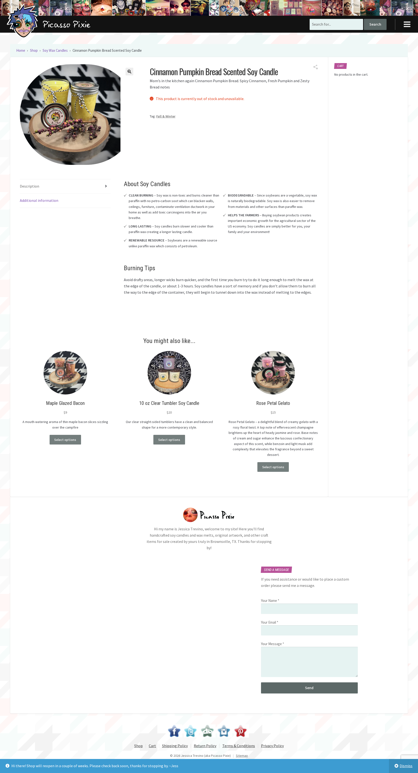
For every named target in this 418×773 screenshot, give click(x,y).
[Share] (316, 67)
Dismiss (406, 765)
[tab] (65, 186)
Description (29, 186)
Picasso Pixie (23, 20)
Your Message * (272, 644)
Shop (34, 50)
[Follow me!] (191, 731)
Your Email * (269, 622)
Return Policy (205, 745)
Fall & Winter (165, 116)
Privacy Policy (272, 745)
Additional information (39, 200)
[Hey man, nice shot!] (224, 731)
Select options (65, 440)
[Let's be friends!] (174, 731)
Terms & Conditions (238, 745)
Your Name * (270, 600)
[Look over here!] (208, 731)
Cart (152, 745)
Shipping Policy (175, 745)
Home (20, 50)
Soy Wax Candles (55, 50)
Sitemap (242, 755)
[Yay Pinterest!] (241, 731)
